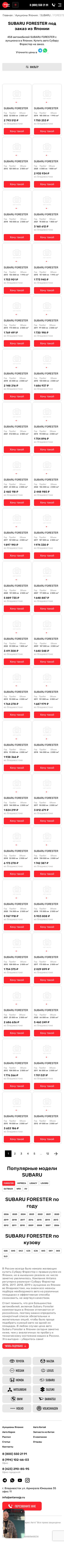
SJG (36, 1251)
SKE (58, 1251)
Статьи (6, 1442)
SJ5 (28, 1251)
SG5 (6, 1251)
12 (47, 1153)
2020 (56, 1214)
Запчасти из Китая (43, 1432)
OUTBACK (8, 1189)
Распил (6, 1437)
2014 (47, 1220)
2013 (55, 1220)
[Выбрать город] (15, 5)
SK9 (51, 1251)
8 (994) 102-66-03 (15, 1460)
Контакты (7, 1447)
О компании (40, 1437)
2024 (23, 1214)
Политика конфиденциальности (20, 1536)
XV (25, 1189)
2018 (14, 1220)
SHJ (21, 1251)
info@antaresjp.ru (13, 1497)
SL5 (5, 1256)
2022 (40, 1214)
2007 (48, 1225)
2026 (6, 1214)
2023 (31, 1214)
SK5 (43, 1251)
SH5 (13, 1251)
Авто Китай (39, 1427)
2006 (56, 1225)
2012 (6, 1225)
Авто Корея (8, 1432)
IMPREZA (21, 1183)
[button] (16, 102)
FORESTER (9, 1183)
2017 (22, 1220)
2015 (39, 1220)
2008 (39, 1225)
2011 (14, 1225)
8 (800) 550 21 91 (39, 5)
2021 (48, 1214)
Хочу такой (17, 131)
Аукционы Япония (12, 1427)
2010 (22, 1225)
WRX (19, 1189)
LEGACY (33, 1183)
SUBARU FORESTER (16, 108)
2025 (14, 1214)
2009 (30, 1225)
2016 (31, 1220)
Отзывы (37, 1442)
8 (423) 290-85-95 (15, 1469)
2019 (6, 1220)
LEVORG (44, 1183)
